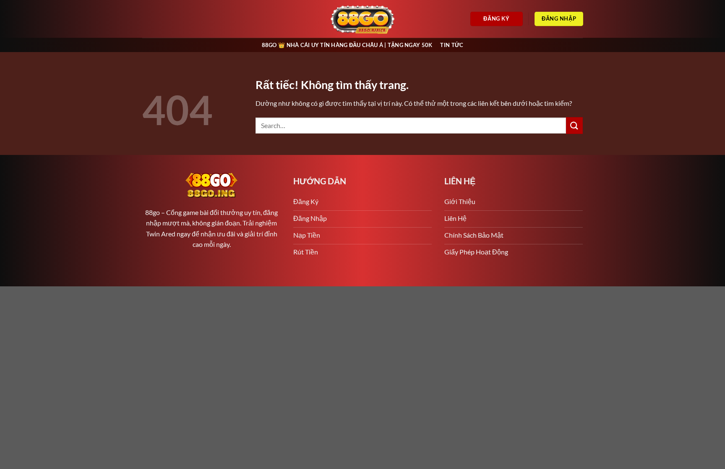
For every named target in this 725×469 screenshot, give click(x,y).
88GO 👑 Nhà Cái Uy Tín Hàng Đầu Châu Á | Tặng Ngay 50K (347, 45)
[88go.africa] (363, 19)
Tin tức (451, 45)
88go (152, 212)
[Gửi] (574, 125)
